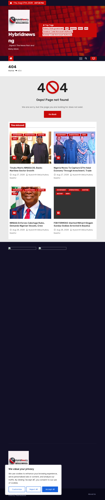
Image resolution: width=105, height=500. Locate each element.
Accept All (50, 489)
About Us (92, 494)
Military (60, 194)
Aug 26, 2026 (19, 230)
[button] (87, 58)
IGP (67, 28)
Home (11, 70)
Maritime (41, 135)
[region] (33, 480)
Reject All (34, 489)
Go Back (52, 114)
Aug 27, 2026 (19, 174)
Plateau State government (53, 28)
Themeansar (20, 495)
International (30, 135)
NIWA (80, 28)
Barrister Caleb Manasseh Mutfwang (57, 35)
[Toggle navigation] (81, 58)
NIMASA (73, 28)
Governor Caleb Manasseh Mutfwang (57, 31)
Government (17, 135)
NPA (86, 28)
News (15, 139)
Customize (17, 489)
